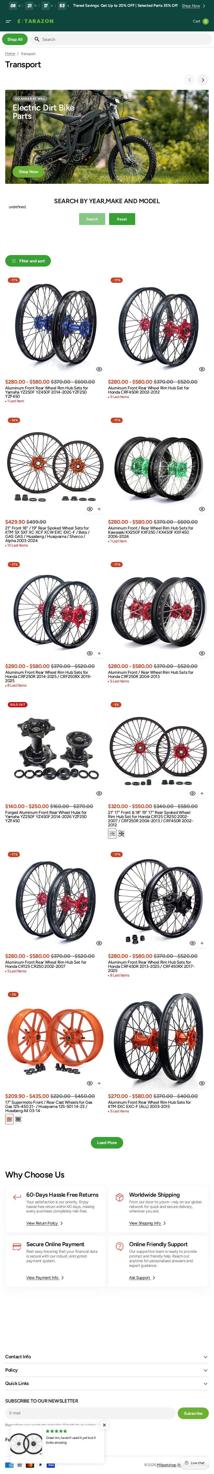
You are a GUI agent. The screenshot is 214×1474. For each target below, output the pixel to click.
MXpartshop (166, 1465)
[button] (8, 21)
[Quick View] (99, 369)
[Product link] (55, 340)
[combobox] (126, 39)
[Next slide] (203, 80)
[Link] (107, 137)
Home (10, 54)
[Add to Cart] (99, 509)
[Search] (35, 39)
